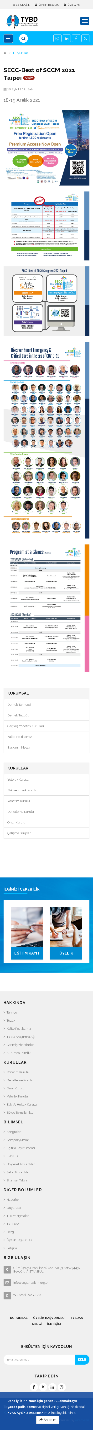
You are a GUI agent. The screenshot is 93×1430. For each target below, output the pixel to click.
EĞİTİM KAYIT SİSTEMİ (27, 955)
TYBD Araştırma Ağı (21, 1036)
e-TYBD (12, 1156)
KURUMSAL (19, 1318)
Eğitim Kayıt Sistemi (21, 1148)
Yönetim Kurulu (18, 801)
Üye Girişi (73, 4)
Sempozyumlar (18, 1140)
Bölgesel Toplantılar (21, 1164)
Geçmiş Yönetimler (20, 1045)
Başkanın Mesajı (18, 747)
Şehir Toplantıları (19, 1172)
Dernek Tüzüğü (18, 715)
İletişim (12, 1248)
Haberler (13, 1199)
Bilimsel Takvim (18, 1180)
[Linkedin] (67, 38)
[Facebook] (76, 38)
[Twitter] (85, 38)
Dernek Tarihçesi (19, 704)
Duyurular (20, 53)
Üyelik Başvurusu (19, 1240)
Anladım (49, 1420)
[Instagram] (57, 38)
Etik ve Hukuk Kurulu (22, 790)
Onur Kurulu (16, 822)
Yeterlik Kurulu (18, 779)
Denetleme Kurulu (20, 811)
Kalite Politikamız (19, 737)
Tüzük (11, 1020)
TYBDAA (13, 1224)
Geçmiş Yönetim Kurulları (25, 726)
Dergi (11, 1232)
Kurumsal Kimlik (19, 1053)
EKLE (82, 1359)
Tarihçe (12, 1012)
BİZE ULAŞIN (21, 4)
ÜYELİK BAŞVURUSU (66, 955)
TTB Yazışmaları (18, 1216)
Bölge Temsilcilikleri (21, 1112)
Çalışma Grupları (19, 833)
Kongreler (14, 1132)
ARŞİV (29, 77)
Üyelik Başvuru (49, 4)
